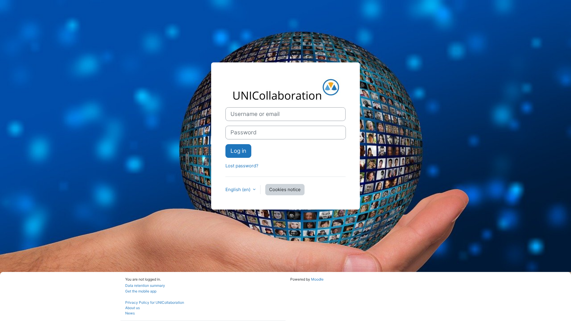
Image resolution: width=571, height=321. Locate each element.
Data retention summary (145, 285)
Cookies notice (285, 189)
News (130, 313)
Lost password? (241, 166)
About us (132, 308)
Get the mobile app (140, 291)
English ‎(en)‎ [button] (238, 189)
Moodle (317, 279)
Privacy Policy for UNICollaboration (154, 302)
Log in (238, 150)
